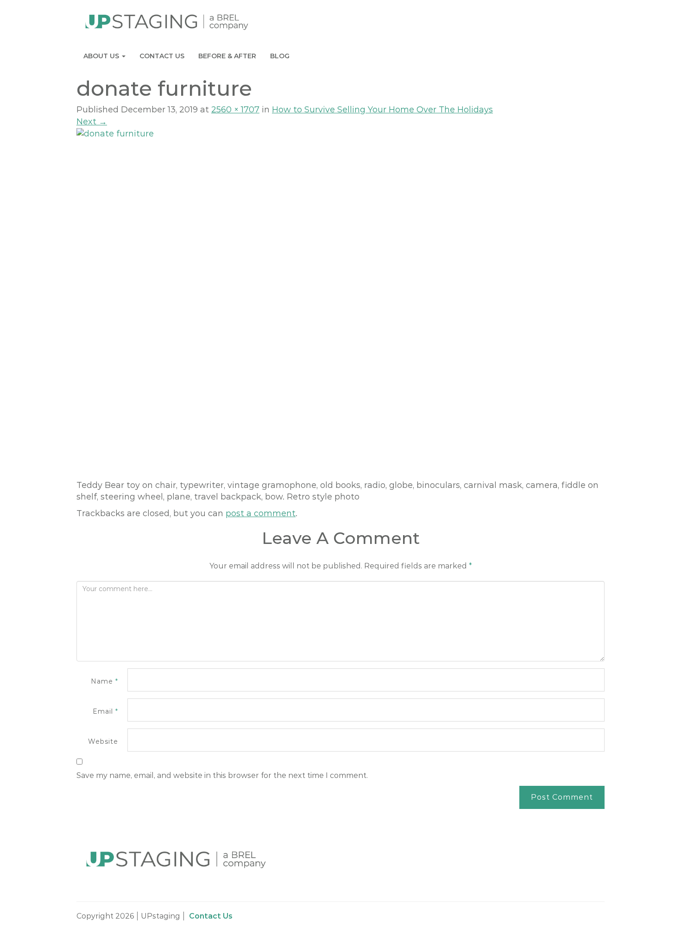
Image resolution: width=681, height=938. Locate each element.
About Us (102, 56)
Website (103, 741)
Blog (280, 56)
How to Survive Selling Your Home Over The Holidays (382, 110)
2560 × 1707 (235, 110)
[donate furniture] (340, 303)
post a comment (261, 513)
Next (91, 122)
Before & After (227, 56)
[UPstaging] (166, 22)
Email (105, 711)
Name (104, 681)
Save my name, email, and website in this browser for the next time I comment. (222, 775)
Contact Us (161, 56)
